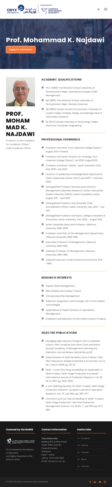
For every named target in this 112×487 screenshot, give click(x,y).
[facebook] (90, 482)
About (84, 459)
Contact (85, 466)
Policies (84, 445)
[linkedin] (95, 482)
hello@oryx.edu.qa (56, 461)
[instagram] (105, 482)
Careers (85, 452)
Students (85, 438)
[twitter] (100, 482)
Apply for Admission (20, 49)
